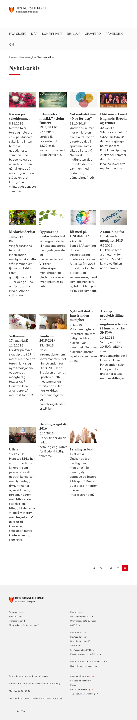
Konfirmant (52, 34)
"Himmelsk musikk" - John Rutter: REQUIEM (51, 120)
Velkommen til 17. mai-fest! (20, 338)
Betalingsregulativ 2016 (53, 426)
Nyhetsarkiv (46, 57)
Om (11, 45)
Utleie (13, 449)
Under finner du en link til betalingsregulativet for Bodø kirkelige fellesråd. (53, 447)
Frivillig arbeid (81, 449)
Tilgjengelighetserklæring (82, 693)
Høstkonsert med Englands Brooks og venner (113, 118)
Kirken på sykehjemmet (19, 116)
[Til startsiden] (29, 10)
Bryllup (73, 34)
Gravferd (93, 34)
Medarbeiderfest (22, 231)
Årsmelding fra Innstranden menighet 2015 (112, 236)
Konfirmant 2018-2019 (48, 338)
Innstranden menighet (22, 57)
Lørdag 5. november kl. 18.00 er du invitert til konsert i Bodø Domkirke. (53, 146)
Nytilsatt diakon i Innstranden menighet (83, 315)
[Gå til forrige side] (87, 568)
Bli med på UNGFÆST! (79, 233)
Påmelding (114, 34)
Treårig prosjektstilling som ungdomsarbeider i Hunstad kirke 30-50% (113, 322)
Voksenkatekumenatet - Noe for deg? (83, 116)
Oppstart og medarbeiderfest (52, 233)
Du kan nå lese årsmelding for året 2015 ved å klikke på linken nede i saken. (111, 259)
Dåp (34, 34)
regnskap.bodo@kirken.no (90, 654)
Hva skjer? (17, 34)
